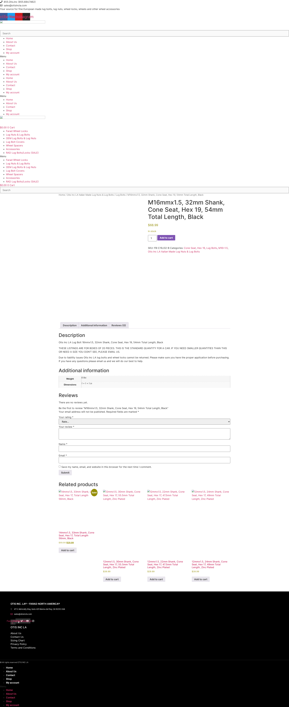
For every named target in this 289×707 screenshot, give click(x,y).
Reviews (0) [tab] (119, 325)
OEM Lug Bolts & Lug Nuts (21, 138)
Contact (10, 45)
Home (9, 38)
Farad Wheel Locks (17, 131)
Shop (9, 49)
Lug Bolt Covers (15, 141)
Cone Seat (190, 247)
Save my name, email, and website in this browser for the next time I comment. (106, 467)
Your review (66, 427)
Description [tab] (70, 325)
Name (63, 444)
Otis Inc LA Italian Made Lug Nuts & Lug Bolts (90, 195)
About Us (11, 41)
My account (12, 52)
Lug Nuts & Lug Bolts (18, 134)
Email (63, 455)
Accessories (13, 149)
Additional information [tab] (94, 325)
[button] (144, 56)
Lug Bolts (121, 195)
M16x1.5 (223, 247)
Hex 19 (201, 247)
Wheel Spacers (14, 145)
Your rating (66, 417)
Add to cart (166, 237)
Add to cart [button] (67, 550)
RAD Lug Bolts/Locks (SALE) (22, 152)
